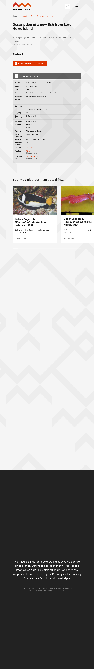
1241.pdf (29, 151)
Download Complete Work (30, 63)
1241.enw (29, 148)
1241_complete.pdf (32, 156)
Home (15, 16)
